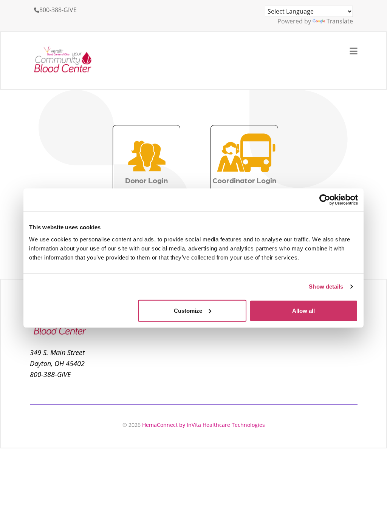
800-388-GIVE (58, 10)
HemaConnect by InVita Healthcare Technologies (203, 424)
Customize (188, 310)
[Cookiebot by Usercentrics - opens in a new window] (325, 199)
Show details (326, 286)
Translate (340, 21)
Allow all (303, 310)
